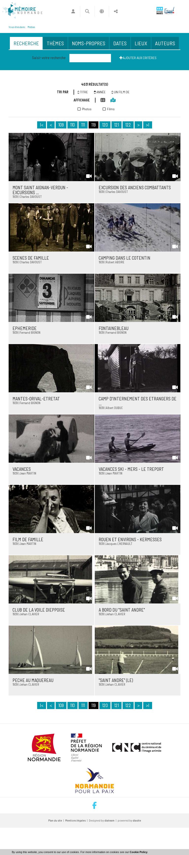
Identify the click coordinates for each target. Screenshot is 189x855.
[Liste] (100, 100)
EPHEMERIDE (25, 328)
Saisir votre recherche (49, 57)
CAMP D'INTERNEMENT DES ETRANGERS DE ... (137, 401)
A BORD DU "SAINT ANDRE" (122, 610)
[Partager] (116, 11)
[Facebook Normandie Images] (94, 805)
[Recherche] (87, 11)
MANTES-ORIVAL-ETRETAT (36, 398)
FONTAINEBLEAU (113, 328)
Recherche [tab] (26, 43)
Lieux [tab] (141, 43)
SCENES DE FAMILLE (31, 258)
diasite (137, 820)
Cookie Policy (138, 852)
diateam (109, 820)
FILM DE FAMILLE (28, 539)
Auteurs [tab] (165, 43)
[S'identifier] (73, 11)
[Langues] (102, 11)
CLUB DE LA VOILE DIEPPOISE (39, 610)
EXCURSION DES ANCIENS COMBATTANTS (135, 187)
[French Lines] (169, 10)
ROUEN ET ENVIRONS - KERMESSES (130, 539)
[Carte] (110, 100)
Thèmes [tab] (55, 43)
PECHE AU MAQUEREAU (33, 680)
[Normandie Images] (160, 10)
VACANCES (22, 469)
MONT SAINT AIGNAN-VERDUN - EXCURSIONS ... (40, 190)
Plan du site (55, 820)
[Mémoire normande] (22, 10)
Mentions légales (75, 820)
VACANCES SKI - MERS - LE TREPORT (131, 469)
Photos (87, 109)
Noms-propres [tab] (88, 43)
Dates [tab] (120, 43)
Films (111, 109)
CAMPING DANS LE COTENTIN (124, 258)
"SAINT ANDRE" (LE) (116, 680)
